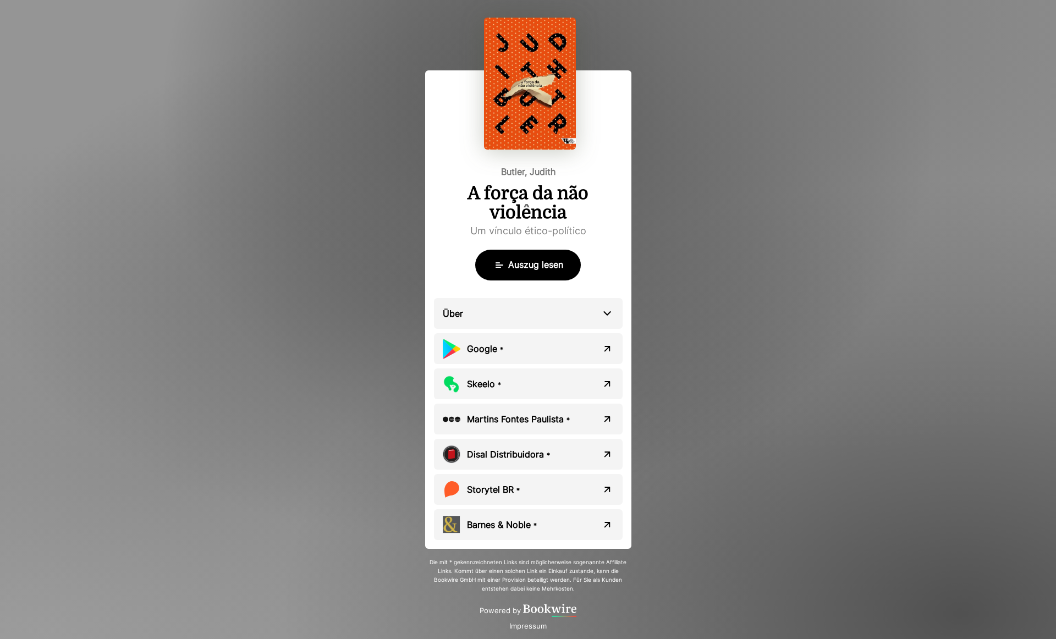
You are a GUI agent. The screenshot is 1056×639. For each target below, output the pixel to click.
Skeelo (484, 383)
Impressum (528, 625)
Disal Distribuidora (508, 454)
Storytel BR (493, 489)
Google (485, 348)
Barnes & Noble (502, 524)
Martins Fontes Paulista (518, 419)
